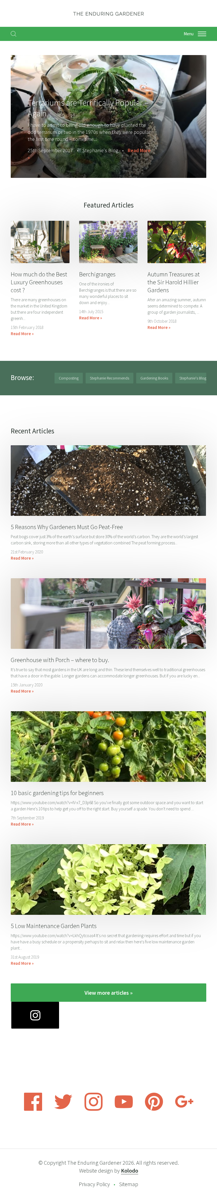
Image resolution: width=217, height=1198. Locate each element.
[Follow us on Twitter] (63, 1109)
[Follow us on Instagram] (93, 1109)
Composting (69, 378)
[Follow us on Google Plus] (184, 1109)
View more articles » (108, 992)
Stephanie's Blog (192, 378)
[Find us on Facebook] (33, 1109)
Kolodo (129, 1170)
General (78, 157)
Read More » (109, 157)
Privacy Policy (94, 1184)
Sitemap (128, 1184)
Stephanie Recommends (109, 378)
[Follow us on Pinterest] (154, 1109)
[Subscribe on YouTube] (124, 1109)
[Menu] (202, 34)
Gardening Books (154, 378)
